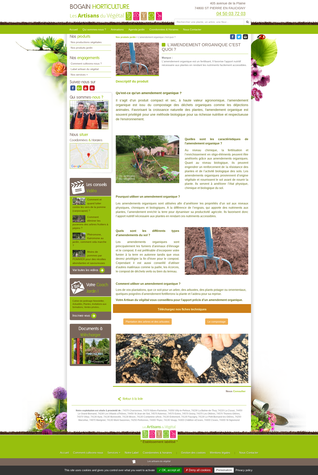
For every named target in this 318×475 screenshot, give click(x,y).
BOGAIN (99, 7)
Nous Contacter (192, 29)
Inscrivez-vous (82, 315)
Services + (114, 452)
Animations (117, 29)
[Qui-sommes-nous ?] (89, 114)
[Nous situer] (89, 156)
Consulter (235, 391)
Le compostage (217, 321)
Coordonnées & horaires (157, 452)
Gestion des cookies (193, 452)
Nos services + (79, 74)
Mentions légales (220, 452)
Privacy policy (244, 470)
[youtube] (86, 88)
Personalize (224, 470)
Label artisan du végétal (85, 69)
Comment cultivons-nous (88, 452)
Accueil (73, 29)
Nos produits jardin (82, 47)
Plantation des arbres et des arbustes (147, 321)
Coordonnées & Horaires (163, 29)
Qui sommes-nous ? (94, 29)
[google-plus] (79, 88)
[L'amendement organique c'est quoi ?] (137, 59)
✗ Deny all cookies (198, 470)
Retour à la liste (133, 399)
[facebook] (73, 88)
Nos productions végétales (86, 42)
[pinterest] (92, 88)
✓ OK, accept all (169, 470)
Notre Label (132, 452)
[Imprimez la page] (245, 36)
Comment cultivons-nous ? (86, 63)
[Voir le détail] (79, 201)
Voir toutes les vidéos (86, 270)
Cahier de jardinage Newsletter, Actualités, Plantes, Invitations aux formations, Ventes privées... (89, 304)
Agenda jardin (136, 29)
